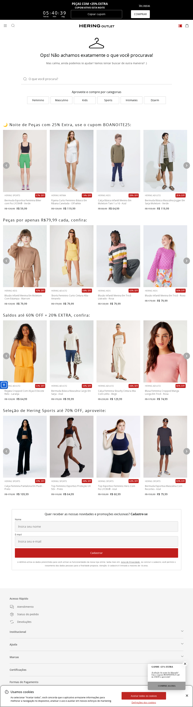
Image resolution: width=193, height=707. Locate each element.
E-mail (18, 534)
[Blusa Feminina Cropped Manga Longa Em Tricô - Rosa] (165, 351)
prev (6, 356)
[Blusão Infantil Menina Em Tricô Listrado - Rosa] (118, 256)
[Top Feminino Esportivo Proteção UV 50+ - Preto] (71, 447)
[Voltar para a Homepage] (96, 26)
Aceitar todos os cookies (144, 695)
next (186, 356)
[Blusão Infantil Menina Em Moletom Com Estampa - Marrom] (25, 256)
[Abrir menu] (5, 26)
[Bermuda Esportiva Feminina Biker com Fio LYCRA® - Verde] (25, 161)
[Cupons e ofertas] (180, 26)
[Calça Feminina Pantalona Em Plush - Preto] (25, 447)
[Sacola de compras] (187, 26)
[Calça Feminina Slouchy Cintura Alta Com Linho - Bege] (118, 351)
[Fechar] (187, 696)
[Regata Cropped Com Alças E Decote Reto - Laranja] (25, 351)
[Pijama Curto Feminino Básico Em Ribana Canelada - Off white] (71, 161)
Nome (18, 519)
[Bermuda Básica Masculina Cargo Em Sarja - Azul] (71, 351)
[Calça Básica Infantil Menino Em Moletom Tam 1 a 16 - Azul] (118, 161)
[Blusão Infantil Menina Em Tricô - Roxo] (165, 256)
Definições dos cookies (144, 702)
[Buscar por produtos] (13, 26)
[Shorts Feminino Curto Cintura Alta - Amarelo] (71, 256)
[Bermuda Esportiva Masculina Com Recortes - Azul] (165, 447)
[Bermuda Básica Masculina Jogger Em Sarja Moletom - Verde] (165, 161)
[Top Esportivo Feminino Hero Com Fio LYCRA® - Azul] (118, 447)
